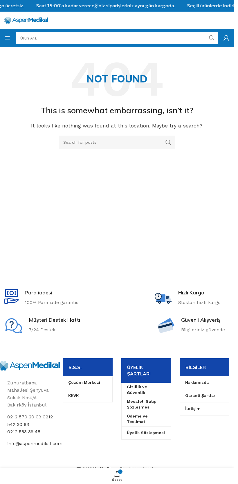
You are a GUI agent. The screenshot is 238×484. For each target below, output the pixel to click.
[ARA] (168, 142)
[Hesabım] (226, 38)
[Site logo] (26, 20)
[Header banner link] (117, 6)
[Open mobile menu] (7, 38)
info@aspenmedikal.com (34, 443)
